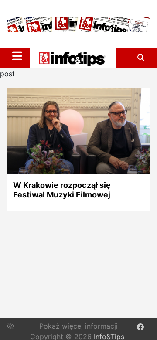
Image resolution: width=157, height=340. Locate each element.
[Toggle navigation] (17, 56)
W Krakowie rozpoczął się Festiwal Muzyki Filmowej (62, 189)
